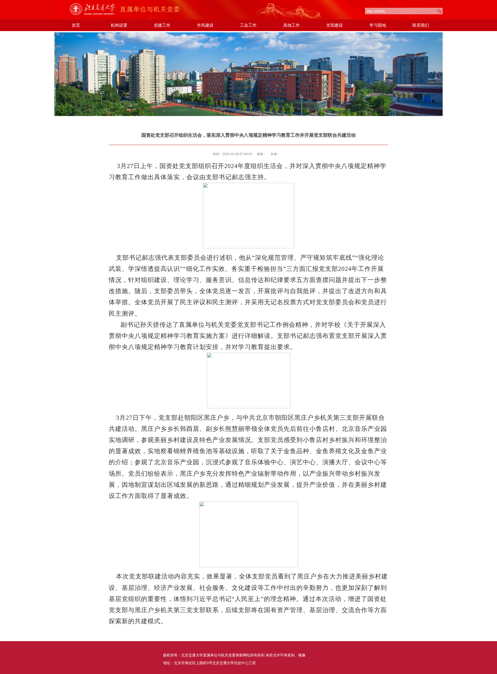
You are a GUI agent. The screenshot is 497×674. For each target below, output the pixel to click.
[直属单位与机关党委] (95, 14)
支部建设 (334, 25)
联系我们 (420, 25)
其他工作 (291, 25)
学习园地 (377, 25)
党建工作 (162, 25)
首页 (76, 25)
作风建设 (205, 25)
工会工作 (248, 25)
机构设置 (119, 25)
